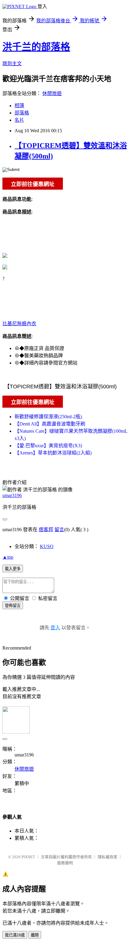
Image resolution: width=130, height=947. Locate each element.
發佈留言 (13, 605)
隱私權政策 (107, 857)
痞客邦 (46, 529)
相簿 (19, 105)
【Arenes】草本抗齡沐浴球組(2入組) (53, 452)
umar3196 (12, 495)
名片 (19, 120)
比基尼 (9, 323)
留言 (59, 529)
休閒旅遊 (52, 93)
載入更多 (13, 569)
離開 (35, 935)
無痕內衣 (26, 323)
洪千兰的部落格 (36, 46)
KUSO (47, 546)
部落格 (22, 112)
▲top (7, 557)
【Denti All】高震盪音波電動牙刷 (50, 423)
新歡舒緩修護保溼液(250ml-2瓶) (48, 416)
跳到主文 (12, 63)
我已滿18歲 (15, 935)
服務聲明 (65, 863)
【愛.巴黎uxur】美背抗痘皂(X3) (48, 445)
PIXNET (28, 857)
